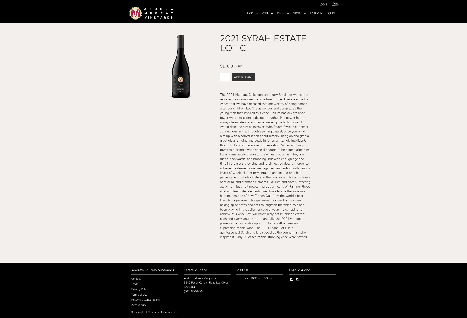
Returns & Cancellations (145, 299)
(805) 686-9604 (194, 291)
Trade (134, 284)
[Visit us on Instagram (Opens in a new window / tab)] (297, 279)
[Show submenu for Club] (288, 13)
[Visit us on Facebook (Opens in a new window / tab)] (291, 279)
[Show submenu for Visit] (272, 13)
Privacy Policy (139, 289)
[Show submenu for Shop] (256, 13)
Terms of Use (139, 294)
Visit (265, 13)
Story (297, 13)
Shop (249, 13)
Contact (136, 278)
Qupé (332, 13)
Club (280, 13)
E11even (316, 13)
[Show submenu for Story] (305, 13)
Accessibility (138, 305)
